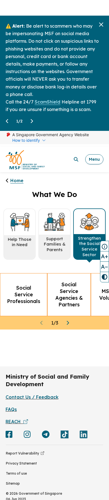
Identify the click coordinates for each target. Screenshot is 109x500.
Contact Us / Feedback (32, 397)
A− (104, 266)
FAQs (11, 409)
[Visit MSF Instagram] (27, 435)
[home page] (25, 159)
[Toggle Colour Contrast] (104, 277)
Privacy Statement (21, 463)
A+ (104, 256)
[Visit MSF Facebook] (9, 435)
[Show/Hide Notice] (104, 246)
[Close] (101, 24)
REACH (14, 421)
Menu (94, 159)
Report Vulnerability (23, 453)
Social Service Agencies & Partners (69, 294)
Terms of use (16, 473)
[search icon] (76, 159)
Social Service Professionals (23, 294)
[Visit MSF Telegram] (45, 435)
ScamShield (47, 102)
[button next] (67, 323)
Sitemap (13, 483)
